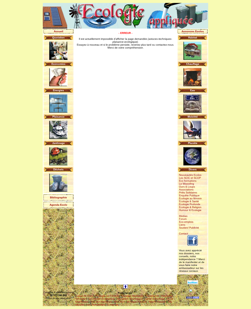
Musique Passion (137, 301)
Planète (192, 143)
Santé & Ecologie (155, 298)
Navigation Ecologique (130, 298)
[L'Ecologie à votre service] (192, 292)
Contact (183, 233)
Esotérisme (152, 295)
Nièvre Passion (157, 301)
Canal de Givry (84, 295)
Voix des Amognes (101, 301)
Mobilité (193, 116)
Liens (182, 224)
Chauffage (192, 63)
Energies (58, 90)
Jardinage (58, 143)
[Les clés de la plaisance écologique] (58, 138)
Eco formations (187, 180)
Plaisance (58, 116)
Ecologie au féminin (190, 198)
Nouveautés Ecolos (190, 174)
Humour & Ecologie (190, 210)
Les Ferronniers (96, 304)
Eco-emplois (186, 221)
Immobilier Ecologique (101, 298)
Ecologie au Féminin (107, 295)
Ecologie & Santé (189, 201)
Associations (186, 189)
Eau (192, 90)
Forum (183, 218)
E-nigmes (113, 304)
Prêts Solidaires (188, 192)
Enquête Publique (189, 195)
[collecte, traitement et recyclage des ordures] (58, 190)
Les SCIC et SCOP (190, 177)
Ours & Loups (187, 186)
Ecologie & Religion (190, 207)
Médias (183, 215)
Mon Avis (119, 301)
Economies (58, 63)
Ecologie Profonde (189, 204)
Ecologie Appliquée (132, 295)
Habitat (192, 37)
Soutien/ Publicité (189, 227)
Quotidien (58, 37)
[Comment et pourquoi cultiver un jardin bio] (58, 164)
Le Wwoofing (186, 183)
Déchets (58, 169)
